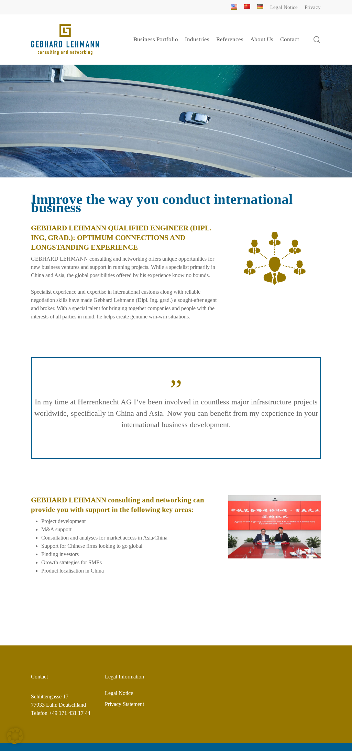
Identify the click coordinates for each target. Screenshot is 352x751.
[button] (15, 736)
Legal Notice (119, 693)
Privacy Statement (124, 704)
